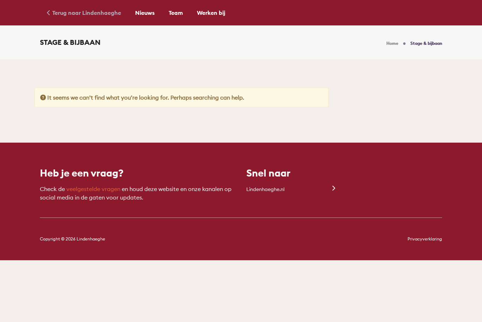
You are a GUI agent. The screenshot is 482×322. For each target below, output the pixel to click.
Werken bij (211, 12)
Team (176, 12)
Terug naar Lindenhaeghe (86, 12)
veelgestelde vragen (93, 188)
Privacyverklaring (425, 239)
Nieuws (145, 12)
